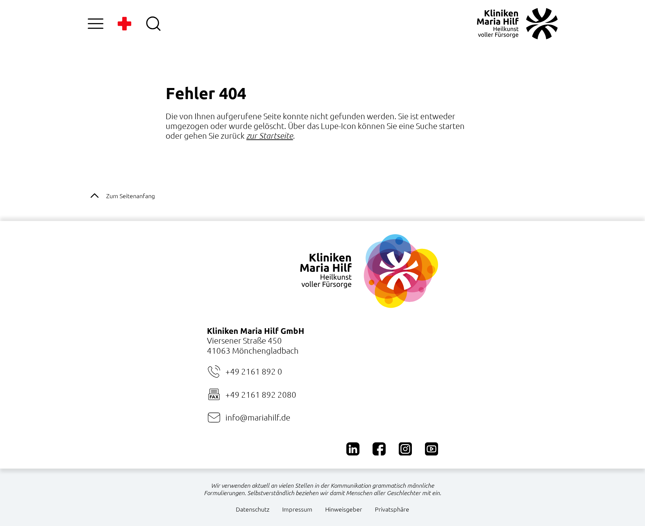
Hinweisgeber (343, 509)
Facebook (379, 448)
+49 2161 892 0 (253, 371)
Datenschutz (252, 509)
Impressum (297, 509)
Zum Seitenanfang (130, 196)
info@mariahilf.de (257, 417)
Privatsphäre (392, 509)
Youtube (431, 448)
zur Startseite (269, 135)
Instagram (405, 448)
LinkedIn (352, 448)
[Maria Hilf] (517, 23)
